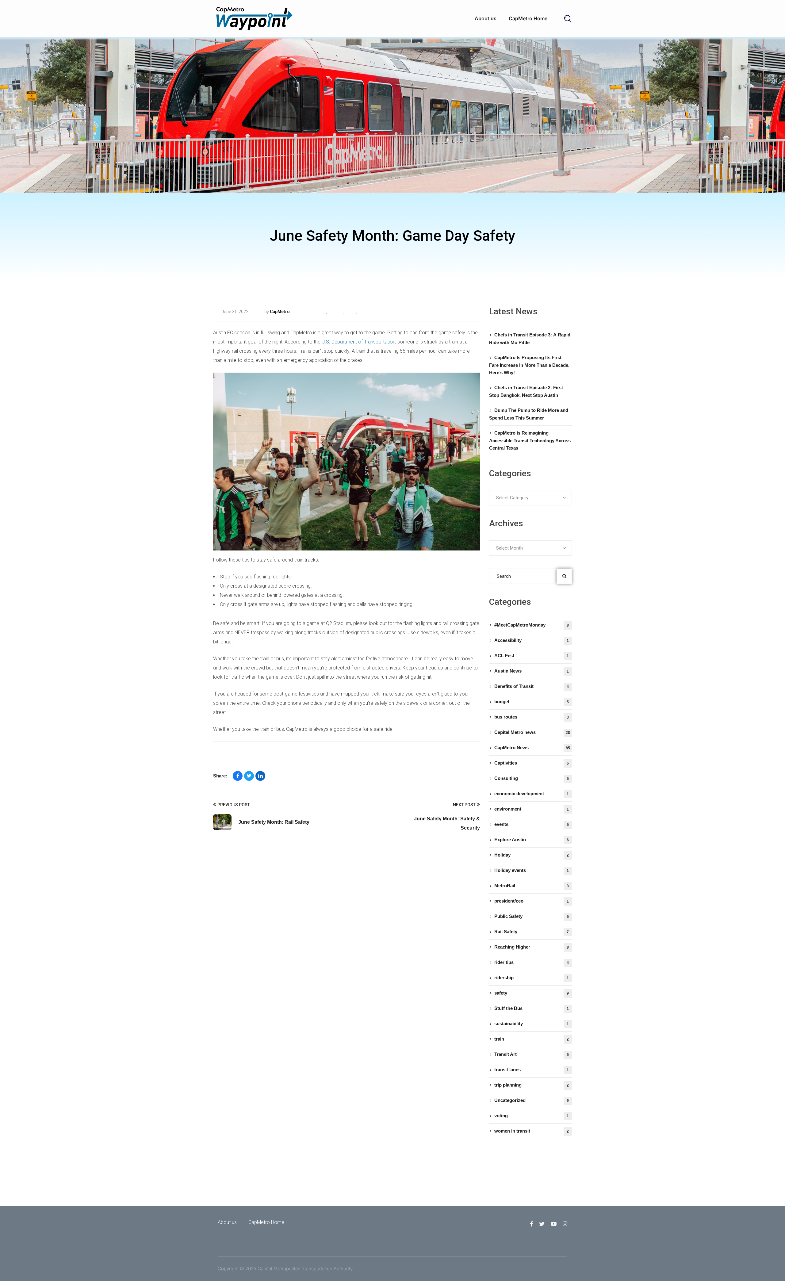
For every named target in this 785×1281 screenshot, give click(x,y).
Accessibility (531, 640)
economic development (531, 793)
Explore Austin (531, 839)
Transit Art (531, 1054)
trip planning (531, 1084)
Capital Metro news (532, 732)
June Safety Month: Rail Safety (273, 822)
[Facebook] (238, 776)
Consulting (531, 778)
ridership (531, 977)
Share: (220, 775)
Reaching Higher (531, 946)
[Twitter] (249, 776)
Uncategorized (371, 311)
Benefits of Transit (531, 686)
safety (350, 311)
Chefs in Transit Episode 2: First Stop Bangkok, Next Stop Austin (526, 391)
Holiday (531, 854)
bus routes (531, 716)
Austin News (531, 670)
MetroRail (531, 885)
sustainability (531, 1023)
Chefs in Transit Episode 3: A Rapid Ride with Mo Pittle (529, 338)
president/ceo (531, 900)
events (531, 824)
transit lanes (531, 1069)
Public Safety (531, 916)
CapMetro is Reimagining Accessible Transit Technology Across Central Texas (530, 440)
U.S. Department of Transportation (358, 342)
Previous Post (233, 804)
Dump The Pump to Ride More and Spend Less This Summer (528, 414)
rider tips (335, 311)
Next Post (464, 804)
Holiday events (531, 870)
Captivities (531, 762)
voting (531, 1115)
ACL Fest (531, 655)
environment (531, 808)
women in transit (531, 1130)
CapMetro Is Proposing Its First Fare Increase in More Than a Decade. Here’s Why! (529, 365)
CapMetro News (532, 747)
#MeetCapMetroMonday (531, 624)
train (531, 1038)
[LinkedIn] (260, 776)
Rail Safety (316, 311)
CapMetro (280, 311)
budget (531, 701)
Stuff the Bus (531, 1008)
